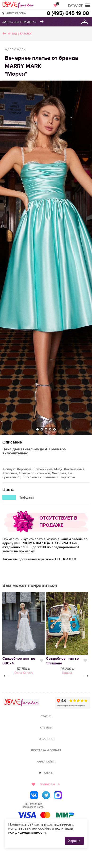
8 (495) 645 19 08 (68, 13)
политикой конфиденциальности (40, 830)
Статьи (46, 716)
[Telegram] (46, 795)
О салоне (46, 739)
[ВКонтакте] (34, 795)
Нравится (41, 660)
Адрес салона (16, 13)
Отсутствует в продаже (58, 521)
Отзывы (46, 727)
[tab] (37, 429)
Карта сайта (46, 761)
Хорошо (74, 841)
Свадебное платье (18, 661)
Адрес (48, 773)
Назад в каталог (20, 33)
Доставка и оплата (46, 750)
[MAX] (58, 795)
